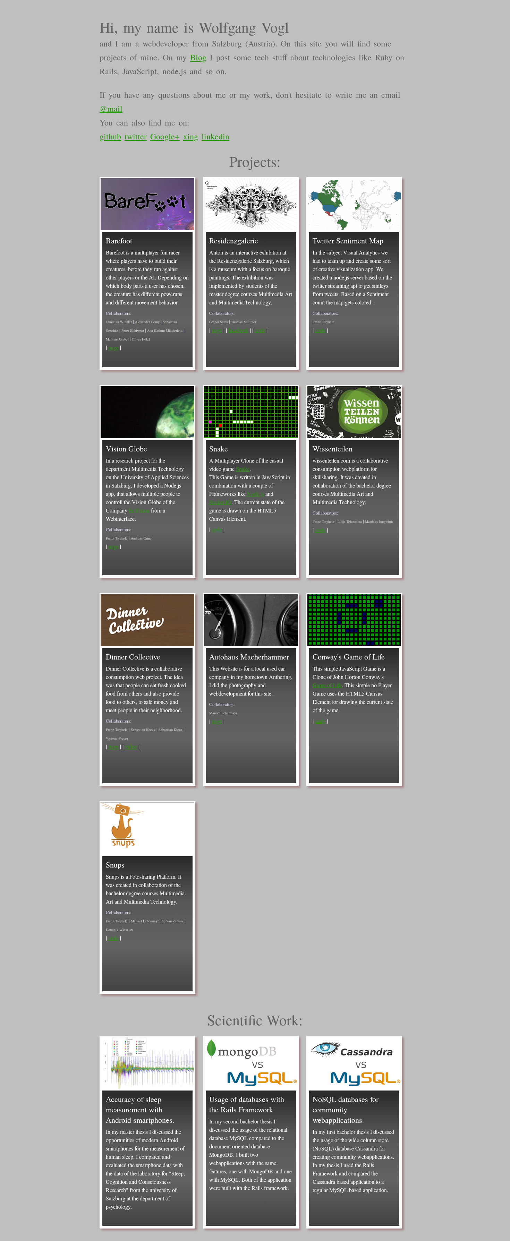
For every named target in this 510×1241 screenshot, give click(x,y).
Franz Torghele (323, 321)
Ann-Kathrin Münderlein (164, 330)
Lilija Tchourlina (350, 521)
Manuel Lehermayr (223, 712)
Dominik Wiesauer (119, 929)
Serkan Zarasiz (173, 921)
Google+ (165, 136)
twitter (136, 136)
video (131, 746)
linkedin (215, 136)
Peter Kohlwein (132, 330)
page (113, 347)
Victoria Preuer (117, 738)
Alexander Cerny (147, 321)
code (260, 330)
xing (190, 136)
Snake (242, 468)
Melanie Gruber (117, 339)
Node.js (255, 493)
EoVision (139, 510)
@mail (111, 108)
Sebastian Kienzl (171, 729)
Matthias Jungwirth (379, 521)
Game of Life (327, 685)
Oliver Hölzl (141, 339)
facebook (238, 330)
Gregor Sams (218, 321)
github (110, 136)
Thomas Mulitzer (243, 321)
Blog (198, 57)
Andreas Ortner (142, 538)
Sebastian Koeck (143, 729)
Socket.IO (220, 502)
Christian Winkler (119, 321)
